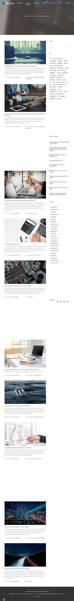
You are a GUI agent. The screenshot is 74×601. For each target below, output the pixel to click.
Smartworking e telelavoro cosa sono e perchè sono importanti (21, 369)
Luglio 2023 (53, 212)
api (35, 255)
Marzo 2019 (53, 255)
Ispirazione (52, 72)
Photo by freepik (37, 596)
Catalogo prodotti (57, 58)
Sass (54, 82)
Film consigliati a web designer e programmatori (17, 286)
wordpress (42, 416)
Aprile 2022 (53, 216)
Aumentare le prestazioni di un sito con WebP (16, 568)
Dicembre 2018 (54, 260)
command (60, 61)
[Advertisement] (25, 151)
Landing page (65, 72)
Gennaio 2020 (54, 241)
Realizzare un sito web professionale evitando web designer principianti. (58, 194)
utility (39, 77)
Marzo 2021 (53, 221)
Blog (60, 3)
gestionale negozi (58, 65)
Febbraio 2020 (54, 238)
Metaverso (52, 79)
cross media (53, 63)
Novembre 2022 (54, 214)
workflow (59, 98)
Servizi (36, 3)
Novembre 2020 (54, 224)
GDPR (51, 65)
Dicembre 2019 (54, 243)
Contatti (67, 3)
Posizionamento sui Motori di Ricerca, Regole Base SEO (19, 200)
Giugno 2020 (54, 229)
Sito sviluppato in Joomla (59, 84)
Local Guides (53, 75)
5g (35, 537)
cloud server (53, 61)
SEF (41, 126)
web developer (28, 78)
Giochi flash (53, 68)
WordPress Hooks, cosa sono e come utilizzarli (17, 406)
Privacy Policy (61, 593)
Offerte (45, 3)
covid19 (65, 61)
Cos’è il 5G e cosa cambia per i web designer (16, 527)
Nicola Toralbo (17, 77)
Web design (42, 77)
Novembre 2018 (54, 262)
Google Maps (53, 70)
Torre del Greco (54, 91)
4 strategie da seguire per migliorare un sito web (17, 447)
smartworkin (37, 375)
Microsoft (58, 79)
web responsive (28, 128)
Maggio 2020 (54, 231)
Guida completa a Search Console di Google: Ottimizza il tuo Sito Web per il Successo (58, 149)
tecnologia (38, 537)
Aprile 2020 (53, 233)
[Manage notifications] (2, 598)
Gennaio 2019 (54, 258)
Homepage (20, 3)
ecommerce (59, 63)
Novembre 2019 (54, 246)
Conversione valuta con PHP (12, 244)
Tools (41, 375)
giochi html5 (60, 68)
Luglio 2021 (53, 219)
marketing (52, 77)
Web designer (28, 3)
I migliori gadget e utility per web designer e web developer (20, 66)
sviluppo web (53, 89)
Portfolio (52, 3)
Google (67, 68)
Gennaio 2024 (54, 207)
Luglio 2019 (53, 253)
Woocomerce (62, 96)
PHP (37, 255)
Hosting (63, 70)
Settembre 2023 (54, 209)
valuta (39, 255)
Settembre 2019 (54, 250)
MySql (64, 79)
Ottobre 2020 (54, 226)
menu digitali (59, 77)
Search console (38, 126)
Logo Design (60, 75)
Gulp (59, 70)
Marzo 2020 (53, 236)
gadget (36, 77)
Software (60, 86)
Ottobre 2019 (54, 248)
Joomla (58, 72)
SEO (43, 126)
